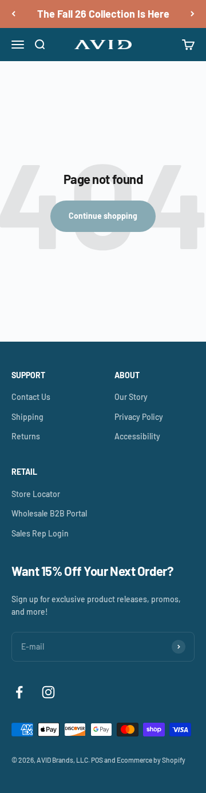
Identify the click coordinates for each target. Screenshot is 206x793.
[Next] (193, 14)
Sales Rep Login (40, 533)
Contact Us (30, 397)
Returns (25, 436)
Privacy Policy (138, 417)
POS (97, 760)
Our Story (131, 397)
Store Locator (35, 494)
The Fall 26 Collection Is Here (103, 13)
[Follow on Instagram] (48, 692)
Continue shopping (103, 216)
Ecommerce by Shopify (151, 760)
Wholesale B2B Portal (49, 513)
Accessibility (137, 436)
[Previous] (13, 14)
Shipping (27, 417)
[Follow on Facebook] (19, 692)
